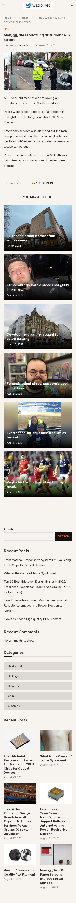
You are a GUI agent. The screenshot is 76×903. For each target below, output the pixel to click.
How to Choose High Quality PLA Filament (32, 619)
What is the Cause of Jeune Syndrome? (30, 573)
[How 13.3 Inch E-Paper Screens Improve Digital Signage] (56, 854)
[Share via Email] (51, 183)
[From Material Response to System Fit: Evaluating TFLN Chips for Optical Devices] (20, 740)
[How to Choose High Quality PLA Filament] (20, 854)
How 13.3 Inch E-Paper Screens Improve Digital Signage (52, 877)
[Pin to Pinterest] (47, 183)
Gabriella (23, 45)
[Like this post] (35, 183)
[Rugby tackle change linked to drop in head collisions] (38, 474)
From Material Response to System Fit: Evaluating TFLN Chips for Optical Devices (19, 764)
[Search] (72, 5)
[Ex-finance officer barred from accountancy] (38, 228)
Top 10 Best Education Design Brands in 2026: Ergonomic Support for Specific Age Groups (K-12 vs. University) (37, 587)
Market (23, 18)
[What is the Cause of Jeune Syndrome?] (56, 740)
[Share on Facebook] (40, 183)
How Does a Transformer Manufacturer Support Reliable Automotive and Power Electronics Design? (35, 605)
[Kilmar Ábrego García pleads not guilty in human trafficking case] (38, 277)
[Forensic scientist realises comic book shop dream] (38, 375)
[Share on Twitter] (43, 183)
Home (7, 18)
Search (8, 529)
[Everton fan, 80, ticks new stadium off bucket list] (38, 425)
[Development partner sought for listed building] (38, 326)
